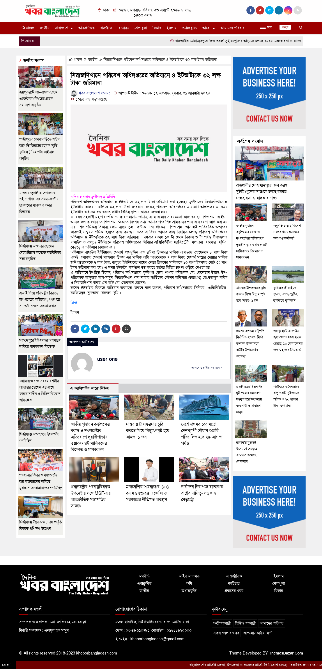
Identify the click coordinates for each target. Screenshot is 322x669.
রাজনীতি (106, 28)
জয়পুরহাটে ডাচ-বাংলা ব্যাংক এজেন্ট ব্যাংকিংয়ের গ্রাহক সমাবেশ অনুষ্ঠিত (38, 99)
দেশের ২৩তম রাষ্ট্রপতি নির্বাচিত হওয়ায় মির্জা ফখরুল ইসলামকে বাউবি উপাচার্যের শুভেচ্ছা (250, 344)
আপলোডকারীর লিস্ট (257, 633)
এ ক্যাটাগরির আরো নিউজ (89, 388)
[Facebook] (75, 329)
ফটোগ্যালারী (222, 623)
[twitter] (260, 10)
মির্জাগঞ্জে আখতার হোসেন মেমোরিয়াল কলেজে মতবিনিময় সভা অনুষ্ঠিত (40, 252)
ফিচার (156, 28)
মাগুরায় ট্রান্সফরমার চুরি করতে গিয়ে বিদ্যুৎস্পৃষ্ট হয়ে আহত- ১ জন (147, 431)
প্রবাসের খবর (233, 590)
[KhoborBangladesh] (52, 10)
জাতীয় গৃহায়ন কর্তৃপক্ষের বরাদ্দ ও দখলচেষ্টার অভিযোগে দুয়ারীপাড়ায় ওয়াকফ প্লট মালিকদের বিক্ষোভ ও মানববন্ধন (90, 437)
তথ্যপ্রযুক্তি (189, 28)
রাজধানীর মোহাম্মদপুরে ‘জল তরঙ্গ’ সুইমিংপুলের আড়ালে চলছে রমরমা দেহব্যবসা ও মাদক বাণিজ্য (221, 40)
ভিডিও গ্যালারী (245, 623)
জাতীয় (44, 28)
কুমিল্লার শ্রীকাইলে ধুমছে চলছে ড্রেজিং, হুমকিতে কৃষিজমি (285, 294)
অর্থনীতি (144, 576)
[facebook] (250, 10)
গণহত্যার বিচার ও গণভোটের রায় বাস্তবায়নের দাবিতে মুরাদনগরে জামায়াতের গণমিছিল (40, 481)
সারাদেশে (61, 28)
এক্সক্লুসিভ (144, 583)
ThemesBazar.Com (286, 653)
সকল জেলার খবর (226, 633)
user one (107, 359)
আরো (206, 28)
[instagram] (269, 10)
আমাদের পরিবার (232, 28)
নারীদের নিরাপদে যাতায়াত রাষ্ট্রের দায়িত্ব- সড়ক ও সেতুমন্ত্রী (202, 493)
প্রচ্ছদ (29, 28)
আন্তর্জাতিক (86, 28)
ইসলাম (171, 28)
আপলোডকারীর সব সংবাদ (206, 368)
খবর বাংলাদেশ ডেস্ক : (94, 93)
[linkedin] (279, 10)
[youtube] (288, 10)
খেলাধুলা (140, 28)
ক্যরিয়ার (234, 583)
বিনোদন (123, 28)
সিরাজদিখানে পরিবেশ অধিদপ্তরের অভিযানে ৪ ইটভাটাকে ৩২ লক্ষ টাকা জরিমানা (160, 59)
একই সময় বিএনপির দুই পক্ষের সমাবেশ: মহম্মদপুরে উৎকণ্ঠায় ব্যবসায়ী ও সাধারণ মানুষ (249, 399)
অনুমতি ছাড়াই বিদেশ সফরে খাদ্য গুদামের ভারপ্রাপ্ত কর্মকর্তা (287, 232)
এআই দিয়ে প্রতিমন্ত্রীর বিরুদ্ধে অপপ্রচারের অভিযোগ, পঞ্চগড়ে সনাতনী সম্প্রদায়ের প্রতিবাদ (39, 299)
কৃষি (189, 583)
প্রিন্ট (74, 302)
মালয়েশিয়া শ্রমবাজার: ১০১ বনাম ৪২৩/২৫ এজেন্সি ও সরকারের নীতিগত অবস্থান (147, 493)
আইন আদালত (189, 576)
